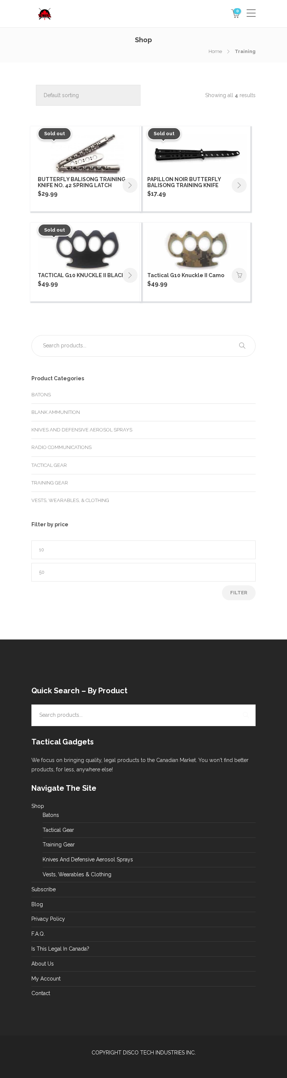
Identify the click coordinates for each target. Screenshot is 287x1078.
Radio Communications (61, 447)
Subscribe (43, 889)
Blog (37, 904)
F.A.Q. (38, 934)
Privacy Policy (48, 919)
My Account (46, 979)
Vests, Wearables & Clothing (77, 874)
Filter (238, 592)
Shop (37, 806)
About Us (42, 964)
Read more (130, 185)
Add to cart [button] (239, 275)
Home (215, 51)
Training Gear (49, 483)
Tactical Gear (49, 465)
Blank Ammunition (55, 412)
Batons (41, 394)
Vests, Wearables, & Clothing (70, 500)
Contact (40, 993)
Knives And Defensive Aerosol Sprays (81, 430)
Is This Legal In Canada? (60, 949)
